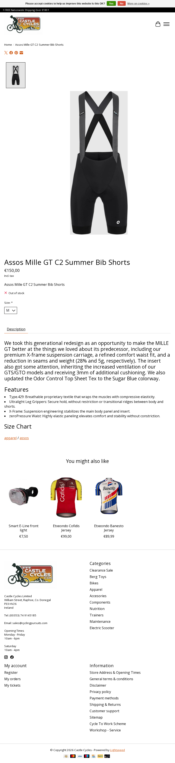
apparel (10, 438)
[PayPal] (100, 756)
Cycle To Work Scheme (108, 723)
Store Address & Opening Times (115, 672)
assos (24, 438)
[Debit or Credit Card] (107, 756)
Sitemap (96, 717)
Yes (111, 3)
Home (8, 45)
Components (100, 602)
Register (11, 672)
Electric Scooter (102, 628)
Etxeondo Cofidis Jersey (66, 528)
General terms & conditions (111, 679)
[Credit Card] (93, 756)
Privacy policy (100, 691)
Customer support (104, 711)
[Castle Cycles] (23, 24)
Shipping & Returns (105, 704)
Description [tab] (16, 329)
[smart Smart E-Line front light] (23, 495)
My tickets (12, 685)
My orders (12, 679)
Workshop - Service (105, 730)
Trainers (97, 615)
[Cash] (66, 756)
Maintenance (100, 621)
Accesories (98, 596)
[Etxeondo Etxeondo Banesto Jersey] (109, 495)
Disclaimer (98, 685)
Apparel (96, 589)
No (121, 3)
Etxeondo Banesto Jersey (109, 528)
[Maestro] (86, 756)
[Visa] (80, 756)
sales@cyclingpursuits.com (29, 623)
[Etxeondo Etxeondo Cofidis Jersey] (66, 495)
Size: (8, 303)
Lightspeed (117, 750)
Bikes (94, 583)
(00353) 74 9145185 (22, 615)
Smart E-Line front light (23, 528)
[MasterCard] (73, 756)
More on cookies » (138, 3)
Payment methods (104, 698)
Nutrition (97, 608)
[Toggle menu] (166, 24)
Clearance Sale (101, 570)
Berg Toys (98, 576)
